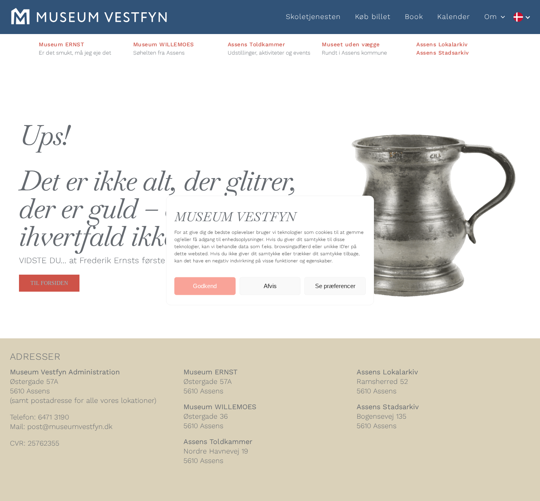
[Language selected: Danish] (521, 17)
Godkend (205, 286)
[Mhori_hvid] (89, 12)
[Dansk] (521, 17)
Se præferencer (335, 286)
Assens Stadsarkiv (442, 52)
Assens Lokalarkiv (442, 44)
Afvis (270, 286)
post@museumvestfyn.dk (69, 426)
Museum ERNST (210, 372)
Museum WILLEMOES (220, 406)
